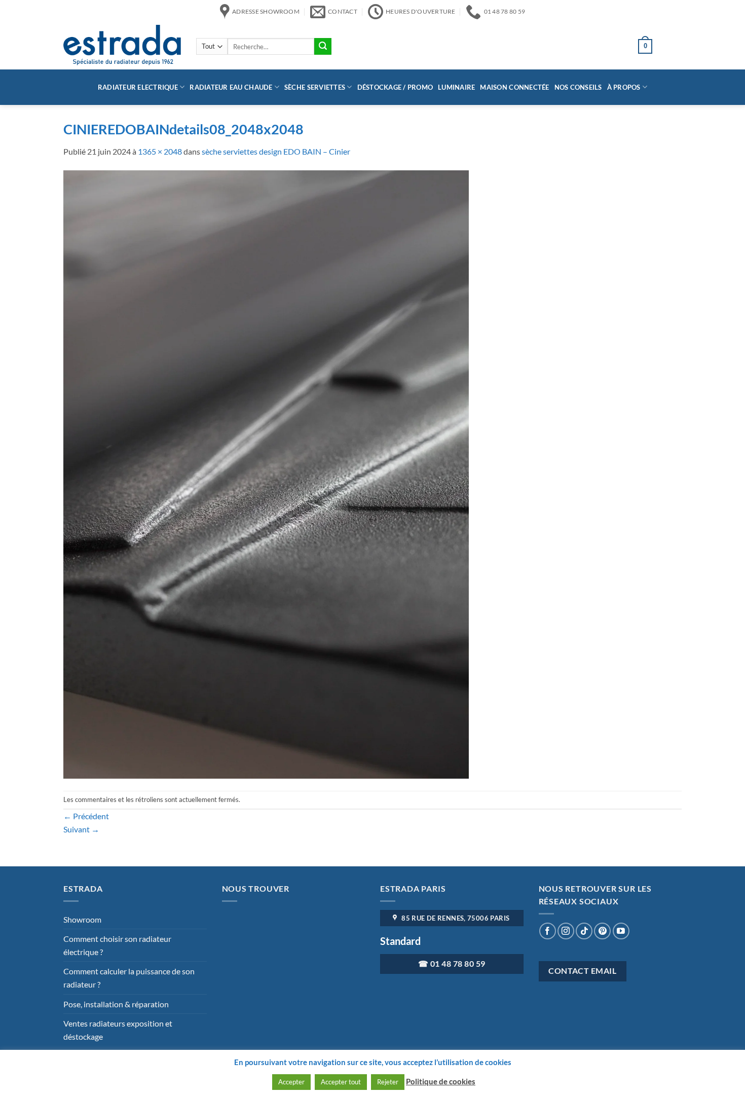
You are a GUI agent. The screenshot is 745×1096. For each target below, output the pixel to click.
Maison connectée (514, 87)
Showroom (82, 919)
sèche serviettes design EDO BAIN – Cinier (276, 151)
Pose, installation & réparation (116, 1004)
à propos (624, 87)
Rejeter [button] (387, 1082)
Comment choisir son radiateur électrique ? (117, 945)
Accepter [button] (291, 1082)
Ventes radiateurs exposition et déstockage (117, 1029)
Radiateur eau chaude (231, 87)
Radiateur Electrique (138, 87)
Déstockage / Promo (395, 87)
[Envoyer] (322, 46)
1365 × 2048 (160, 151)
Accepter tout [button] (341, 1082)
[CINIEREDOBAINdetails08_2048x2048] (266, 473)
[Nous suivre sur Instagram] (565, 931)
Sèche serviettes (314, 87)
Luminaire (456, 87)
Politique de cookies (440, 1081)
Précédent (86, 816)
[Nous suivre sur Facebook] (547, 931)
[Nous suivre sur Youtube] (621, 931)
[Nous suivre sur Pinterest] (602, 931)
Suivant (81, 829)
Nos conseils (578, 87)
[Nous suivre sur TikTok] (584, 931)
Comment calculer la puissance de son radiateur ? (129, 977)
